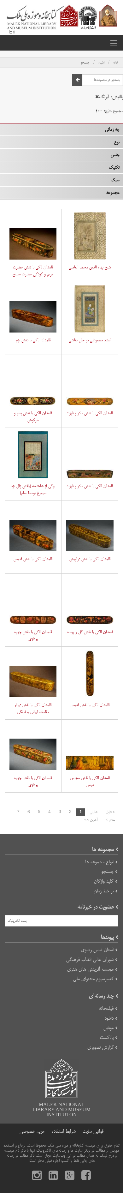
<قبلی (94, 812)
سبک (115, 180)
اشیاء (101, 62)
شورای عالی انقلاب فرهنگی (90, 959)
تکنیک (114, 167)
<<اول (110, 812)
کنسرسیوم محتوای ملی (93, 978)
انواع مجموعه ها (99, 862)
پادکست (107, 1037)
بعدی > (110, 820)
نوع (117, 142)
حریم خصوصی (32, 1131)
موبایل (108, 1027)
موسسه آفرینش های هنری (90, 969)
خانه (115, 62)
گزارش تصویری (100, 1047)
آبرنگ (104, 97)
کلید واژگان (104, 881)
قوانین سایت (93, 1131)
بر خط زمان (104, 891)
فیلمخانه (106, 1008)
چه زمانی (112, 129)
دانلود (109, 1018)
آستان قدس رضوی (97, 949)
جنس (115, 155)
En (12, 32)
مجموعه (113, 192)
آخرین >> (90, 820)
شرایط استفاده (64, 1131)
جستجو (85, 62)
